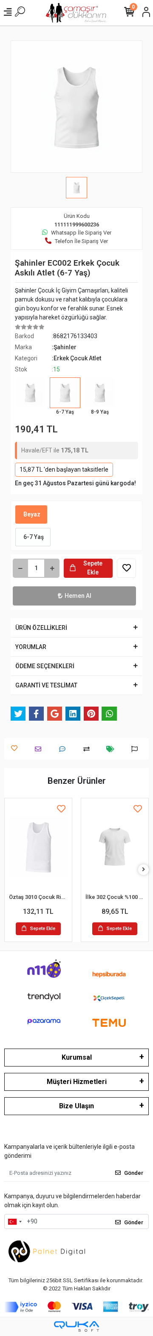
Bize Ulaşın (76, 1106)
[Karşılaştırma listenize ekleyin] (88, 749)
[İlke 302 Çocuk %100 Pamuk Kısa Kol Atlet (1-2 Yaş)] (114, 847)
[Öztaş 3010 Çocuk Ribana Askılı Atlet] (38, 847)
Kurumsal (77, 1057)
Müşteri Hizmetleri (77, 1082)
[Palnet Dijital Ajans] (46, 1251)
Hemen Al (78, 595)
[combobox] (14, 1221)
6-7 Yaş (33, 536)
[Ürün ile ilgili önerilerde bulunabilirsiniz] (136, 749)
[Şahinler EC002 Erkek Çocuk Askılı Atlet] (30, 398)
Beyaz (31, 514)
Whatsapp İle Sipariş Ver (81, 232)
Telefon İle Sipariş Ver (81, 241)
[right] (143, 870)
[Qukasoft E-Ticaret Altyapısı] (76, 1326)
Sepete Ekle (92, 568)
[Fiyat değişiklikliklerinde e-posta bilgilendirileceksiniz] (112, 749)
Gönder (133, 1173)
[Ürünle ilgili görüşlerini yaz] (64, 749)
